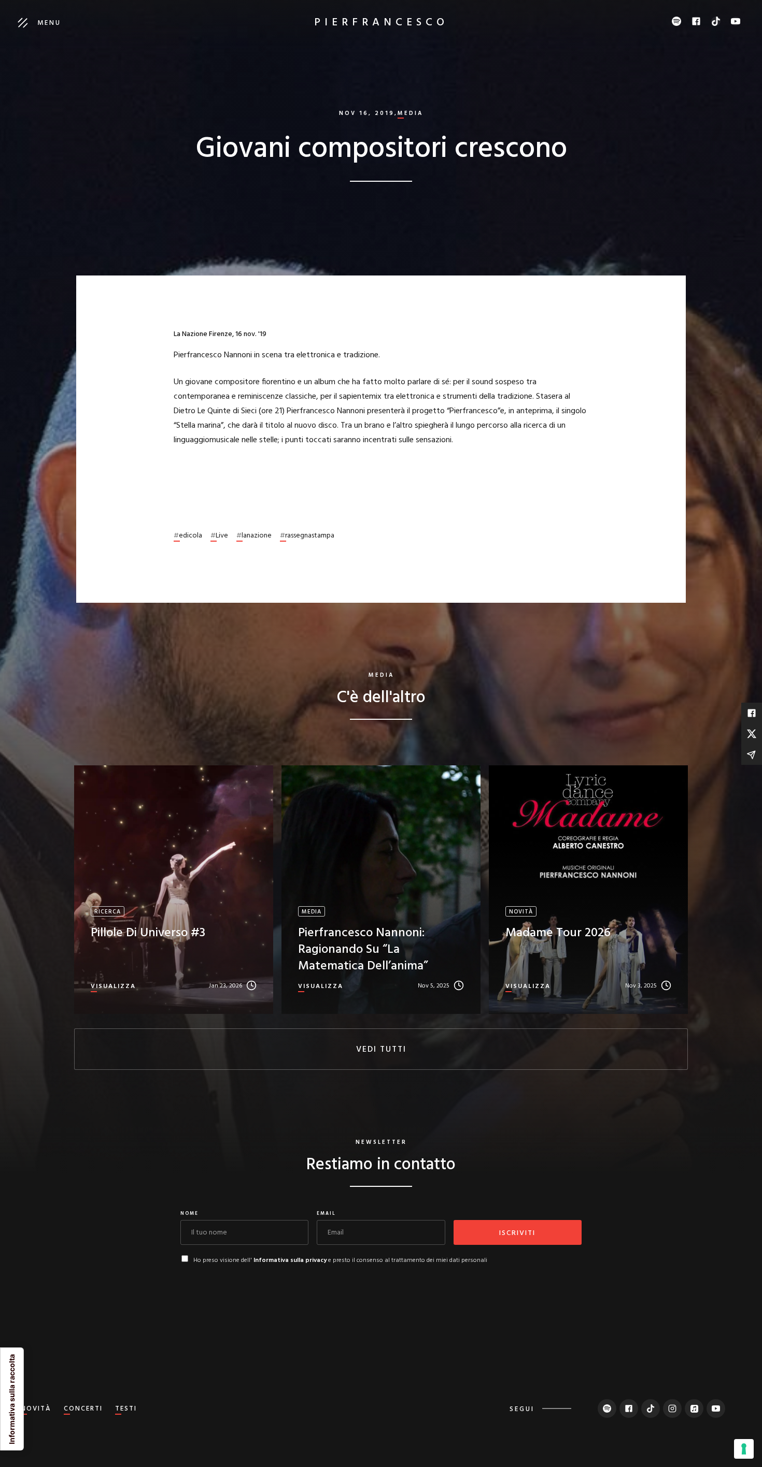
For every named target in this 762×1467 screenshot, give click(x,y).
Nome (189, 1213)
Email (326, 1213)
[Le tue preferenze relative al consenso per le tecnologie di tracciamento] (744, 1449)
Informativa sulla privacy (290, 1260)
